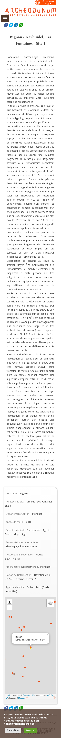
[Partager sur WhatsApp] (21, 25)
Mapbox (21, 697)
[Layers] (50, 603)
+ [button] (9, 602)
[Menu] (5, 18)
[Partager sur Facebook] (6, 25)
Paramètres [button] (13, 730)
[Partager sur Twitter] (11, 25)
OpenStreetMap (29, 695)
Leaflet (8, 695)
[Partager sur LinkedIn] (16, 25)
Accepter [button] (30, 730)
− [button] (9, 607)
